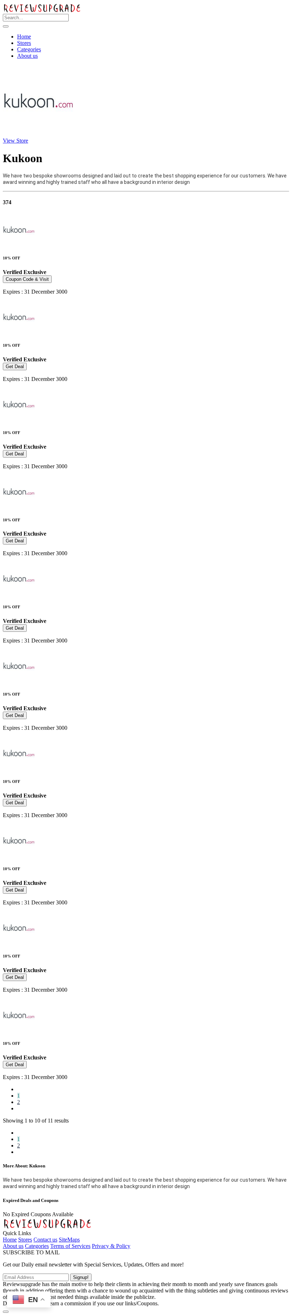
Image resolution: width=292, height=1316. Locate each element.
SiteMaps (69, 1240)
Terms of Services (70, 1246)
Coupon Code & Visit (27, 279)
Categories (29, 49)
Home (24, 36)
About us (27, 56)
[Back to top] (6, 1312)
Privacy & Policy (111, 1246)
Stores (24, 43)
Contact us (45, 1240)
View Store (15, 141)
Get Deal (15, 366)
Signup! (81, 1277)
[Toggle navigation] (6, 26)
